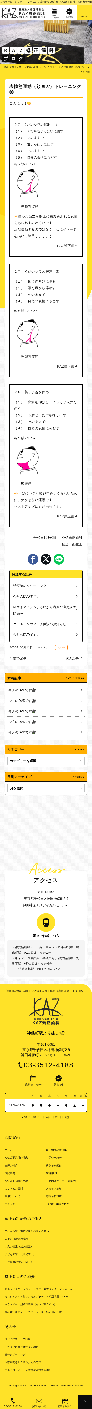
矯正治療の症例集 (56, 1150)
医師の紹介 (11, 1165)
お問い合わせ (54, 1157)
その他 (61, 647)
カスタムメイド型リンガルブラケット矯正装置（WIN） (37, 1296)
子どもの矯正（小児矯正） (20, 1254)
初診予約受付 (54, 1165)
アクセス (10, 1204)
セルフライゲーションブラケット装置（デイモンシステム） (40, 1288)
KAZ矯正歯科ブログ (57, 1204)
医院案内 (10, 1173)
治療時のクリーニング (29, 586)
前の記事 (19, 658)
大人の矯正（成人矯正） (19, 1246)
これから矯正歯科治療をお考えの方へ (27, 1231)
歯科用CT (51, 1173)
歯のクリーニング (15, 1354)
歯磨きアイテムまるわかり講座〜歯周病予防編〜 (44, 610)
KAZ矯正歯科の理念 (16, 1157)
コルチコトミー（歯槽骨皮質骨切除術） (28, 1369)
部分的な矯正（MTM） (18, 1339)
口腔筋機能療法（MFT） (19, 1261)
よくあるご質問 (14, 1188)
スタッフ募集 (54, 1188)
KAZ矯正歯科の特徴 (16, 1180)
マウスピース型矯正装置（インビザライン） (31, 1304)
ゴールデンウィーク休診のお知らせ (39, 624)
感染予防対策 (54, 1196)
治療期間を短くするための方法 (23, 1362)
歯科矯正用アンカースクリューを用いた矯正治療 (33, 1312)
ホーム (9, 1150)
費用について (12, 1196)
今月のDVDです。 (26, 596)
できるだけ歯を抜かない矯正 (21, 1346)
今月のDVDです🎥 (22, 690)
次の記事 (72, 658)
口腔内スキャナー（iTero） (62, 1180)
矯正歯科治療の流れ (16, 1238)
